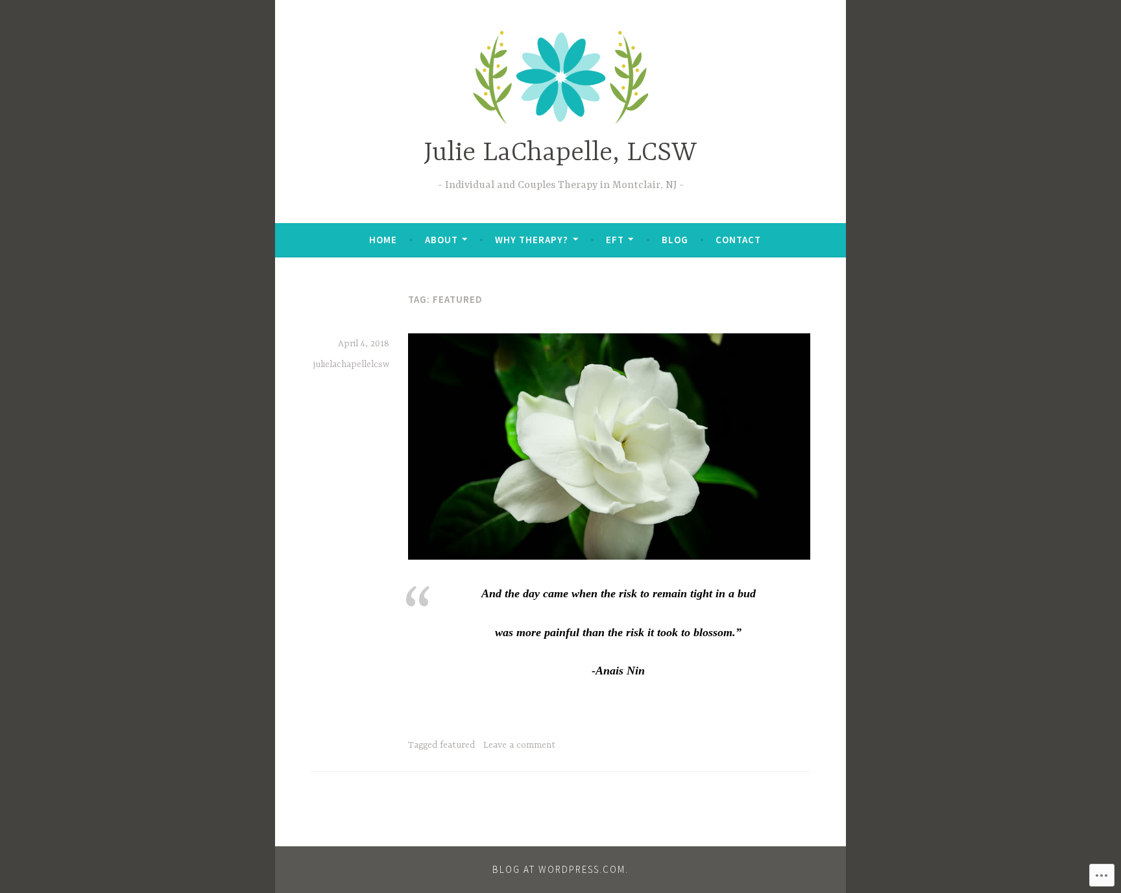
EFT (615, 239)
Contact (738, 239)
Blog (675, 239)
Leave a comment (519, 745)
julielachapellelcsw (351, 364)
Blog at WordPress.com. (560, 869)
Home (383, 239)
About (441, 239)
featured (457, 745)
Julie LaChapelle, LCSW (560, 153)
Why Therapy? (531, 239)
